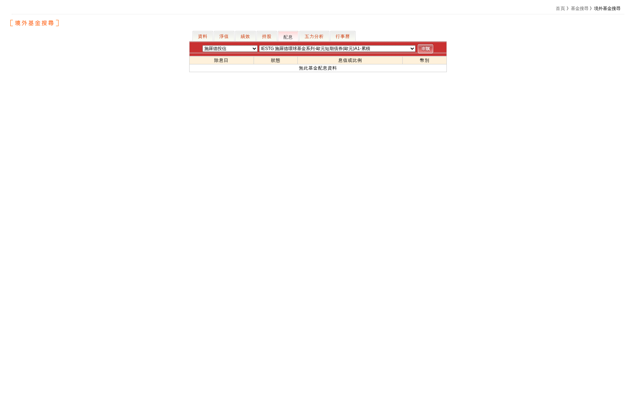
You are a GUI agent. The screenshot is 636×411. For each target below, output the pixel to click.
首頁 (560, 8)
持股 (267, 36)
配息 (288, 37)
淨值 (224, 36)
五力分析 (314, 36)
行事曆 (343, 36)
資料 (203, 36)
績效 (245, 36)
